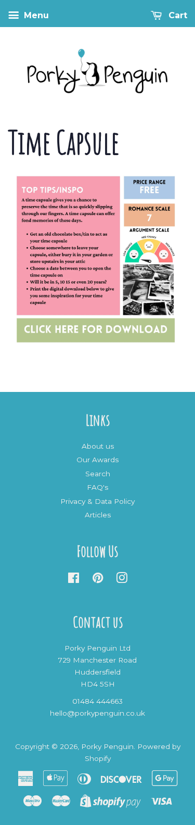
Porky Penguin (107, 746)
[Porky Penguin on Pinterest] (97, 580)
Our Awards (97, 459)
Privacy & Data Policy (97, 501)
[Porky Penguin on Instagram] (121, 580)
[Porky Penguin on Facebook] (74, 580)
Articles (98, 515)
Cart (176, 15)
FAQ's (97, 487)
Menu (35, 15)
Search (97, 473)
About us (98, 446)
